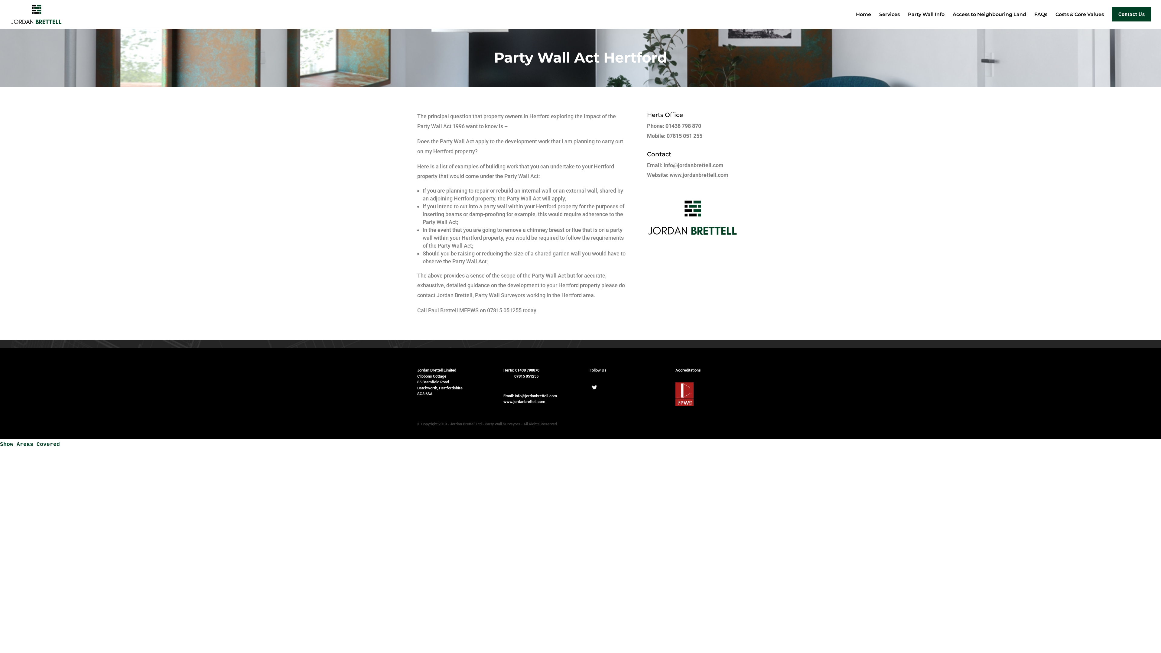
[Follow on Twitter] (594, 387)
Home (863, 14)
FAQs (1040, 14)
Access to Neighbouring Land (989, 14)
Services (889, 14)
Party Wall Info (926, 14)
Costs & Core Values (1079, 14)
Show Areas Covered (30, 444)
